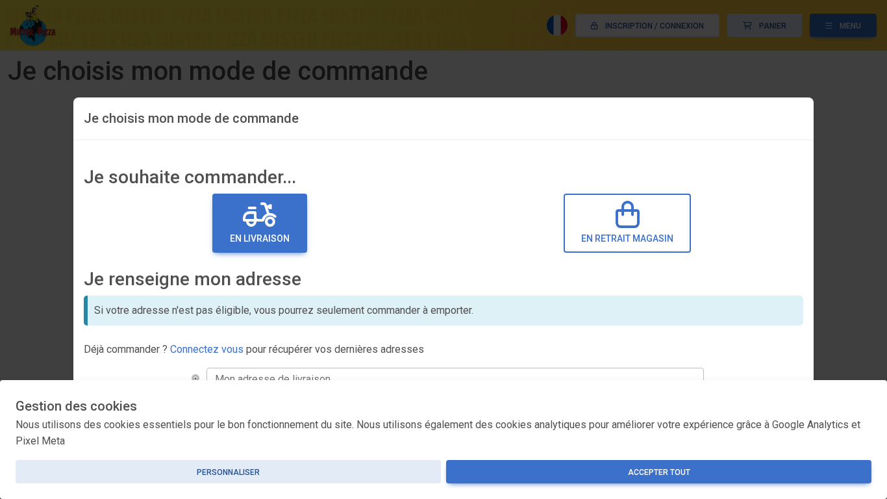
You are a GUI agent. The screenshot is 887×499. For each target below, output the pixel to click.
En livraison (260, 238)
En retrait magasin (627, 238)
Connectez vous (207, 349)
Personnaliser (228, 472)
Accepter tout (659, 472)
